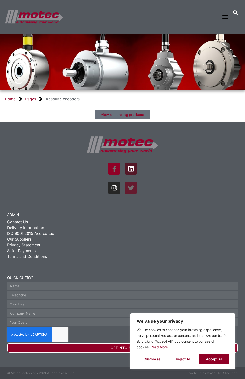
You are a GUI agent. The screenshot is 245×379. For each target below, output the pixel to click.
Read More (159, 347)
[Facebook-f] (114, 169)
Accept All (214, 359)
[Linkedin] (131, 169)
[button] (225, 16)
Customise (152, 359)
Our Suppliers (19, 239)
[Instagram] (114, 188)
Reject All (183, 359)
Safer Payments (21, 250)
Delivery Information (25, 227)
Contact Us (17, 221)
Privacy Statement (23, 244)
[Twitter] (131, 188)
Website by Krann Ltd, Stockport (213, 373)
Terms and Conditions (27, 256)
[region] (182, 341)
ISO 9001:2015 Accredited (30, 233)
